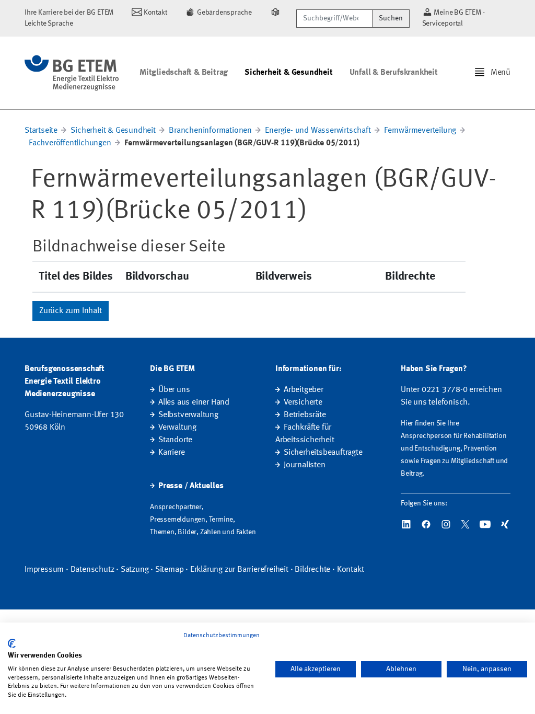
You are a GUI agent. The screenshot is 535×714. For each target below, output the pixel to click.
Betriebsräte (305, 415)
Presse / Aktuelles (190, 486)
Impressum (44, 570)
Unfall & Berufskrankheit (394, 72)
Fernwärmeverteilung (420, 130)
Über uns (174, 390)
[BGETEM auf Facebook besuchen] (426, 524)
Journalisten (304, 465)
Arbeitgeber (303, 390)
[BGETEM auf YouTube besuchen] (485, 524)
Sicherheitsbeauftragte (323, 452)
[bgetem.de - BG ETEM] (72, 73)
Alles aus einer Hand (193, 402)
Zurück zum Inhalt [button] (70, 311)
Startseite (41, 130)
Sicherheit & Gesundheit (288, 72)
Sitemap (169, 570)
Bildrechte (312, 570)
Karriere (171, 452)
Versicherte (303, 402)
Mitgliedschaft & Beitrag (183, 72)
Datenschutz (92, 570)
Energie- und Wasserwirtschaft (317, 130)
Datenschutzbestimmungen (221, 635)
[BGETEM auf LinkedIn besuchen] (406, 524)
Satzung (135, 570)
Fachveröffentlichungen (70, 143)
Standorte (175, 440)
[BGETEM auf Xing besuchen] (504, 524)
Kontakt (350, 570)
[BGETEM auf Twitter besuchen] (465, 524)
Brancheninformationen (210, 130)
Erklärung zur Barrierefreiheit (239, 570)
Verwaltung (177, 427)
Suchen (391, 18)
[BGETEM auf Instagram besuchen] (445, 524)
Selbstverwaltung (188, 415)
